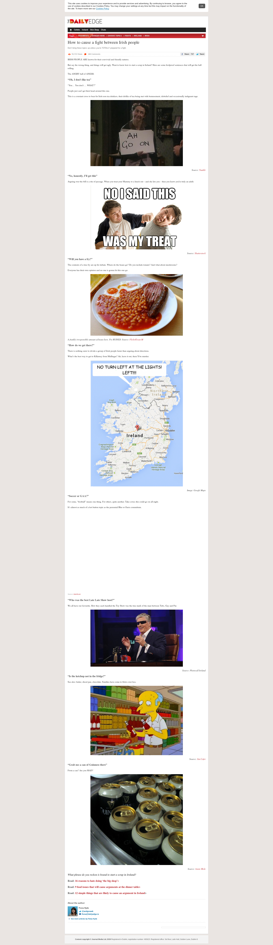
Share (189, 54)
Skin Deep (94, 30)
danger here (98, 36)
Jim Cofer (201, 758)
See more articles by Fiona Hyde (84, 919)
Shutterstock (200, 253)
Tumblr (202, 169)
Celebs (77, 30)
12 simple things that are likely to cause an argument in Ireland (110, 893)
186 (94, 54)
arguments (83, 36)
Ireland (85, 30)
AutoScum (77, 594)
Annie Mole (200, 868)
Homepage (70, 30)
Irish (147, 36)
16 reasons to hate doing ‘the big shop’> (97, 881)
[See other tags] (202, 36)
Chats (103, 30)
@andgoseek (87, 911)
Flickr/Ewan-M (136, 339)
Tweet (201, 54)
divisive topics (115, 36)
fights (128, 36)
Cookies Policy (102, 8)
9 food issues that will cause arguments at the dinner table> (107, 887)
